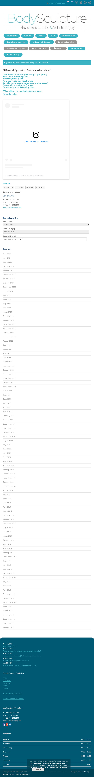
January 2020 (8, 470)
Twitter (81, 1)
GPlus (85, 1)
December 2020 (9, 424)
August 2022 (8, 341)
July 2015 (6, 561)
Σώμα (53, 36)
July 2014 (6, 582)
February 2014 (8, 594)
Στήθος (41, 36)
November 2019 (9, 478)
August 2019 (8, 490)
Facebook (76, 1)
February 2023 (8, 316)
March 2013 (7, 611)
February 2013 (8, 615)
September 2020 (9, 436)
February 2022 (8, 366)
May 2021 (7, 403)
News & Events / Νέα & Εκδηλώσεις (26, 63)
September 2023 (9, 287)
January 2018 (8, 519)
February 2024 (8, 266)
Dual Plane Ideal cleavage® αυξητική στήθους (25, 74)
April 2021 (7, 407)
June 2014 (7, 586)
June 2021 (7, 399)
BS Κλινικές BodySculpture (16, 48)
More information (62, 767)
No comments (43, 63)
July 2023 (6, 295)
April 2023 (7, 308)
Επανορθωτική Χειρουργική (16, 42)
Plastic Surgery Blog (39, 48)
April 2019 (7, 507)
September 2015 (9, 557)
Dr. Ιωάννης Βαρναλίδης (66, 42)
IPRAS (5, 686)
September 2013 (9, 602)
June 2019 (7, 499)
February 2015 (8, 573)
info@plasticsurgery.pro (12, 207)
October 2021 (8, 382)
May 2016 (7, 544)
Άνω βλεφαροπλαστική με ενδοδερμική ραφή (20, 665)
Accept (38, 769)
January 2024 (8, 270)
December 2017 (9, 524)
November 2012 (9, 623)
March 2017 (7, 536)
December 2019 (9, 474)
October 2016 (8, 540)
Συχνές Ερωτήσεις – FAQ (12, 694)
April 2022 (7, 358)
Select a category (9, 229)
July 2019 (6, 494)
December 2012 (9, 619)
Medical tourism (76, 48)
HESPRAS (7, 683)
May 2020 (7, 453)
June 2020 (7, 449)
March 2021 (7, 411)
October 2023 (8, 283)
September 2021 (9, 387)
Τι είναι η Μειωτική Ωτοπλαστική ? (16, 661)
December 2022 (9, 324)
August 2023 (8, 291)
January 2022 (8, 370)
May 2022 (7, 353)
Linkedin (89, 1)
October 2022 (8, 333)
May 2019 (7, 503)
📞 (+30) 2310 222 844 (56, 3)
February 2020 (8, 465)
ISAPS (5, 688)
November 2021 (9, 378)
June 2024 (7, 254)
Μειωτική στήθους (10, 646)
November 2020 (9, 428)
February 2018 (8, 515)
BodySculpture (12, 36)
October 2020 (8, 432)
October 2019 (8, 482)
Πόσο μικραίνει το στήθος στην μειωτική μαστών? (22, 651)
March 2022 (7, 362)
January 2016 (8, 553)
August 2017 (8, 528)
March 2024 (7, 262)
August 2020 (8, 441)
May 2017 (7, 532)
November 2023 (9, 279)
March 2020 (7, 461)
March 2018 (7, 511)
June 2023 (7, 299)
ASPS (5, 678)
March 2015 (7, 569)
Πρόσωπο (27, 36)
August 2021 (8, 391)
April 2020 (7, 457)
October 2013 (8, 598)
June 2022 (7, 349)
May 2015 (7, 565)
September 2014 (9, 577)
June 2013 (7, 606)
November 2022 (9, 328)
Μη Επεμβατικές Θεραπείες (42, 42)
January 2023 (8, 320)
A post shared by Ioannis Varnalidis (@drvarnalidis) (24, 175)
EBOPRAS (7, 681)
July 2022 (6, 345)
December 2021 (9, 374)
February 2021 (8, 416)
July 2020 (6, 445)
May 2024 (7, 258)
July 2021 (6, 395)
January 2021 (8, 420)
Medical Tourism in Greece (13, 699)
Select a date (7, 221)
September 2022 (9, 337)
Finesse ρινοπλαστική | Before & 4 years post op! (22, 656)
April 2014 (7, 590)
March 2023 (7, 312)
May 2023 (7, 304)
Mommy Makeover (68, 36)
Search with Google (9, 236)
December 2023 (9, 275)
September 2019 (9, 486)
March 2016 (7, 548)
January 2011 (8, 627)
